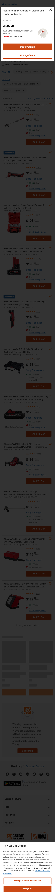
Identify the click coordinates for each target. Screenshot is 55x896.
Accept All (27, 888)
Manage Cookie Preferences (27, 880)
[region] (27, 869)
